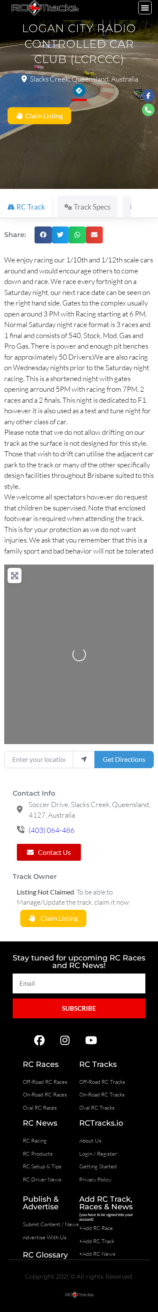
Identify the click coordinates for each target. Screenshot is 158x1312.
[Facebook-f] (148, 95)
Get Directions (124, 759)
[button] (145, 7)
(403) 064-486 (52, 830)
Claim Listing (43, 116)
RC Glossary (45, 1255)
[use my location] (84, 759)
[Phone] (148, 110)
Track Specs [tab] (92, 206)
